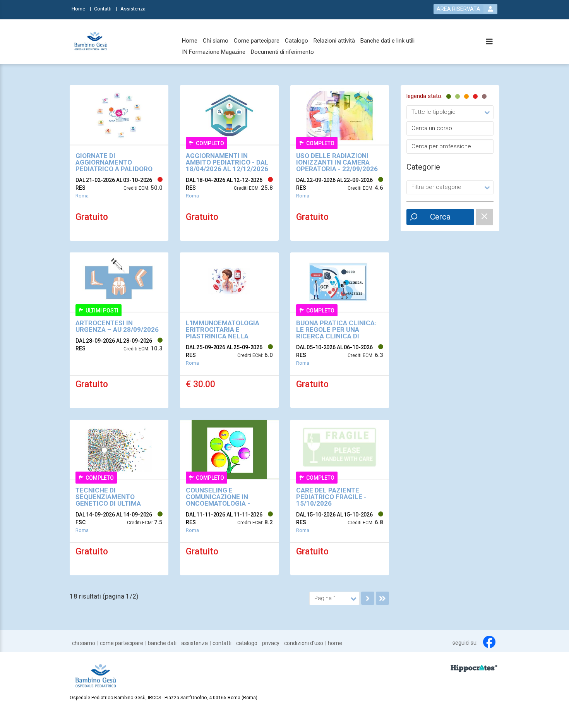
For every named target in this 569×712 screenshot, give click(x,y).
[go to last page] (382, 598)
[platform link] (91, 41)
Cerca (440, 216)
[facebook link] (489, 642)
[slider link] (474, 668)
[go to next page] (367, 598)
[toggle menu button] (489, 42)
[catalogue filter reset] (484, 217)
